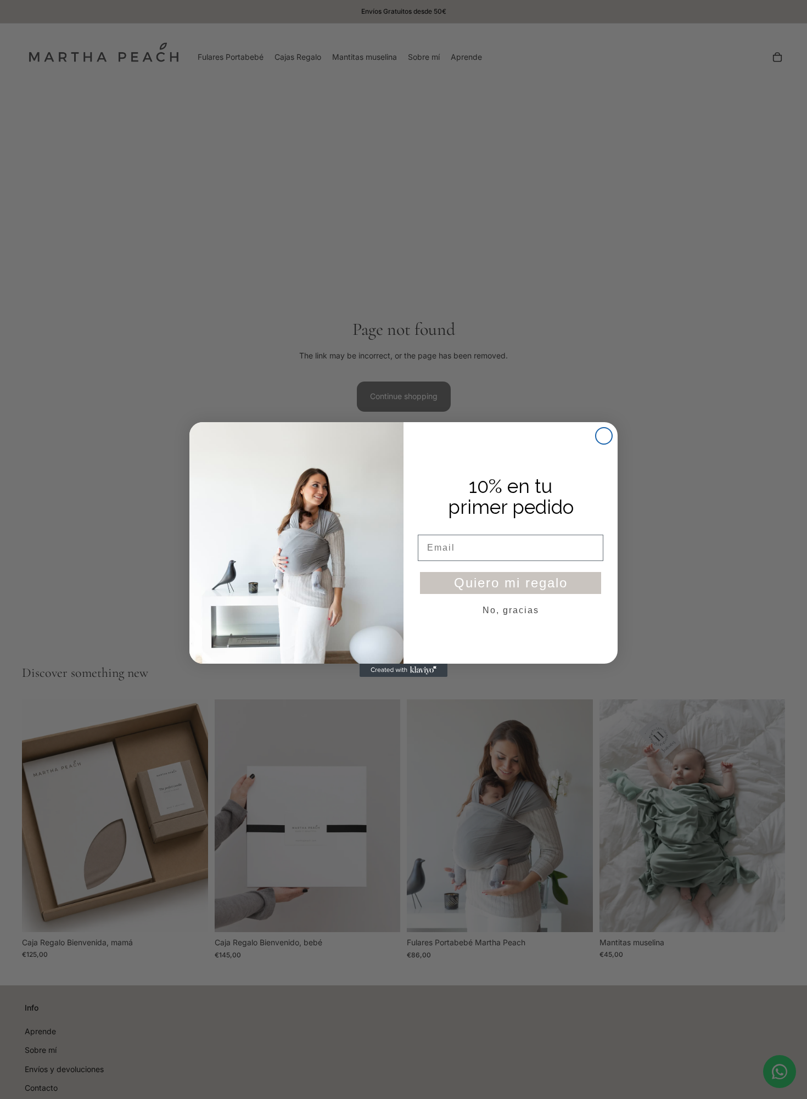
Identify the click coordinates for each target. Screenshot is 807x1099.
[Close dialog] (604, 436)
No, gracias (511, 610)
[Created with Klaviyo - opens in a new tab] (403, 670)
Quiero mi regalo (511, 582)
